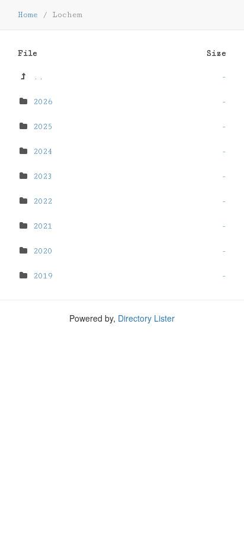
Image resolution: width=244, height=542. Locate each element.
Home (28, 15)
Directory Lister (146, 318)
